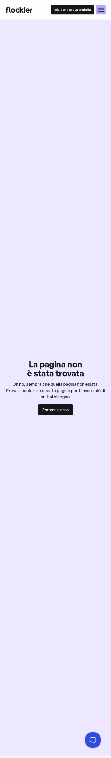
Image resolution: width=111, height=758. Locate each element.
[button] (101, 9)
